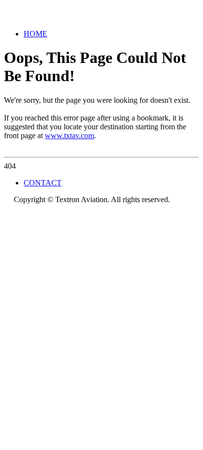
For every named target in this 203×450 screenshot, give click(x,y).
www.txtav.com (69, 135)
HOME (35, 34)
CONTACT (43, 183)
